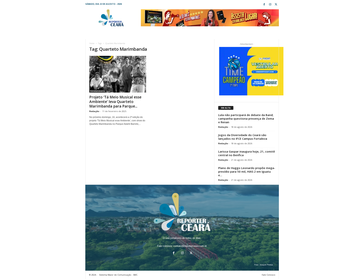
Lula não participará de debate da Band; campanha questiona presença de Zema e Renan (246, 118)
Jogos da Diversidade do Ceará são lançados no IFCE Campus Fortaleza (242, 136)
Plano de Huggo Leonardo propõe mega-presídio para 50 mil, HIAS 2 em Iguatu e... (246, 171)
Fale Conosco (268, 274)
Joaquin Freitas (266, 265)
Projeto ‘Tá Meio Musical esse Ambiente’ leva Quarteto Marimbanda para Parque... (115, 102)
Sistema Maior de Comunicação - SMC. (118, 274)
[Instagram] (270, 4)
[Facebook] (264, 4)
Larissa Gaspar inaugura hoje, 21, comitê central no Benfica (246, 153)
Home (91, 43)
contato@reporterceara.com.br (190, 246)
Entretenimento (97, 91)
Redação (94, 111)
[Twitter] (276, 4)
